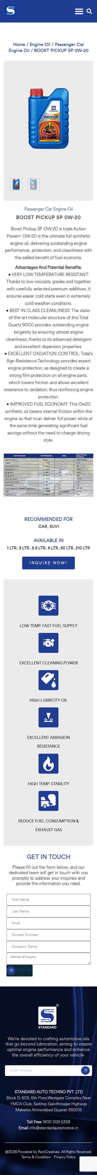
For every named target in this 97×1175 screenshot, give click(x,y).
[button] (79, 10)
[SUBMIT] (85, 1070)
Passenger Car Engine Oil (48, 209)
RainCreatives (49, 1151)
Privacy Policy (65, 1157)
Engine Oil (40, 44)
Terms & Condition (36, 1157)
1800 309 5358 (56, 1122)
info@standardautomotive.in (53, 1128)
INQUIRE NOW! (48, 563)
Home (19, 44)
